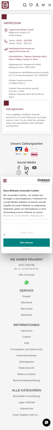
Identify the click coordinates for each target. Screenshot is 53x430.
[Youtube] (34, 168)
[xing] (26, 173)
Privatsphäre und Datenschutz (27, 349)
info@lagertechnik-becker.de (21, 48)
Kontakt (26, 296)
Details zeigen (26, 232)
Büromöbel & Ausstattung (26, 396)
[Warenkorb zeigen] (43, 5)
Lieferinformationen (26, 355)
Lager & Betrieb (26, 402)
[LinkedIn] (26, 168)
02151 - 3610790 (24, 40)
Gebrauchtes (26, 408)
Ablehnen (26, 249)
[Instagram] (19, 173)
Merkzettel (26, 315)
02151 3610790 (26, 265)
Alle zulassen (26, 242)
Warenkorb (26, 302)
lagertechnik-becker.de (19, 51)
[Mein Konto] (37, 5)
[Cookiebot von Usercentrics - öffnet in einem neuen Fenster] (38, 181)
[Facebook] (19, 168)
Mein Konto (27, 308)
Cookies (26, 337)
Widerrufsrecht (26, 368)
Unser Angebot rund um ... (26, 414)
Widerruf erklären (26, 374)
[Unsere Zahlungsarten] (26, 152)
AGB (26, 343)
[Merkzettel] (31, 5)
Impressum (27, 330)
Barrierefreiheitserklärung (26, 380)
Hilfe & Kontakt (26, 275)
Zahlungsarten (26, 361)
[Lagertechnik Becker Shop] (5, 5)
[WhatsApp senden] (26, 282)
